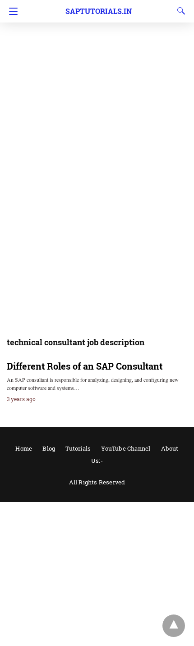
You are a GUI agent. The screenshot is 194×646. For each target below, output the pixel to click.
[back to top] (173, 625)
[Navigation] (11, 11)
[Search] (179, 11)
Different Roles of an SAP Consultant (84, 366)
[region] (97, 72)
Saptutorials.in (98, 11)
